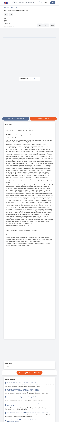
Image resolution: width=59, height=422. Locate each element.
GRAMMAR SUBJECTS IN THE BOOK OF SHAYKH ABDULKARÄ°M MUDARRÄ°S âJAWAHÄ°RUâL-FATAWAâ (30, 404)
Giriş (53, 2)
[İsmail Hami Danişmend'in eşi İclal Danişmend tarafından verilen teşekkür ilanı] (27, 412)
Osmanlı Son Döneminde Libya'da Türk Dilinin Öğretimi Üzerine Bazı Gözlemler (27, 397)
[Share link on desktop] (6, 14)
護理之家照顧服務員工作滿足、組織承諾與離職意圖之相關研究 (23, 390)
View (7, 366)
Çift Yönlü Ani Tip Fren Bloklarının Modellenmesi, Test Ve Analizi (23, 383)
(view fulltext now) (34, 79)
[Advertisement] (28, 33)
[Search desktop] (38, 3)
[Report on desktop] (11, 14)
